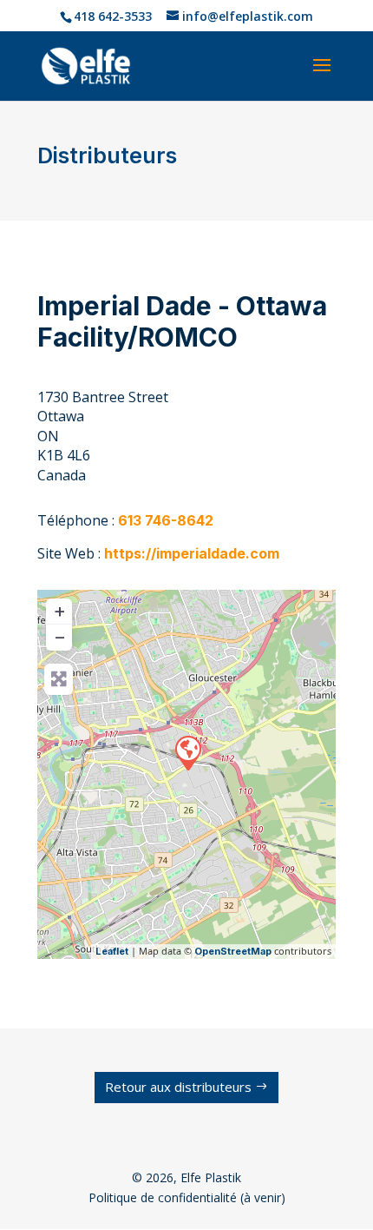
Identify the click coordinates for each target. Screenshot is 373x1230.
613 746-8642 (165, 520)
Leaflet (111, 951)
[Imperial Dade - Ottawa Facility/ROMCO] (187, 752)
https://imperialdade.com (191, 553)
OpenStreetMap (233, 951)
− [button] (60, 636)
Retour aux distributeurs (178, 1086)
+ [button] (59, 609)
